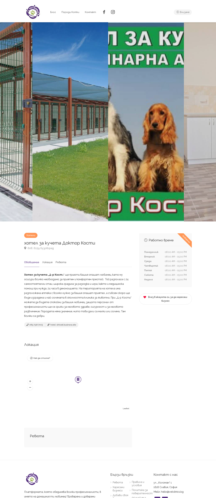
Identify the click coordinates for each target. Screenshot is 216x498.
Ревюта (61, 262)
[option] (146, 121)
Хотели (30, 235)
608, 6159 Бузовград (40, 248)
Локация (47, 262)
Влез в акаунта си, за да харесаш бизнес (167, 299)
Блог (53, 12)
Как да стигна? (42, 358)
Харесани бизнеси (118, 489)
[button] (30, 381)
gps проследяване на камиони (63, 315)
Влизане (184, 12)
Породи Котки (70, 12)
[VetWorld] (33, 11)
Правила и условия (138, 483)
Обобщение (31, 262)
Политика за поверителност (142, 492)
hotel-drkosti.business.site (63, 325)
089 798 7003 (36, 325)
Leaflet (126, 409)
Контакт (90, 12)
